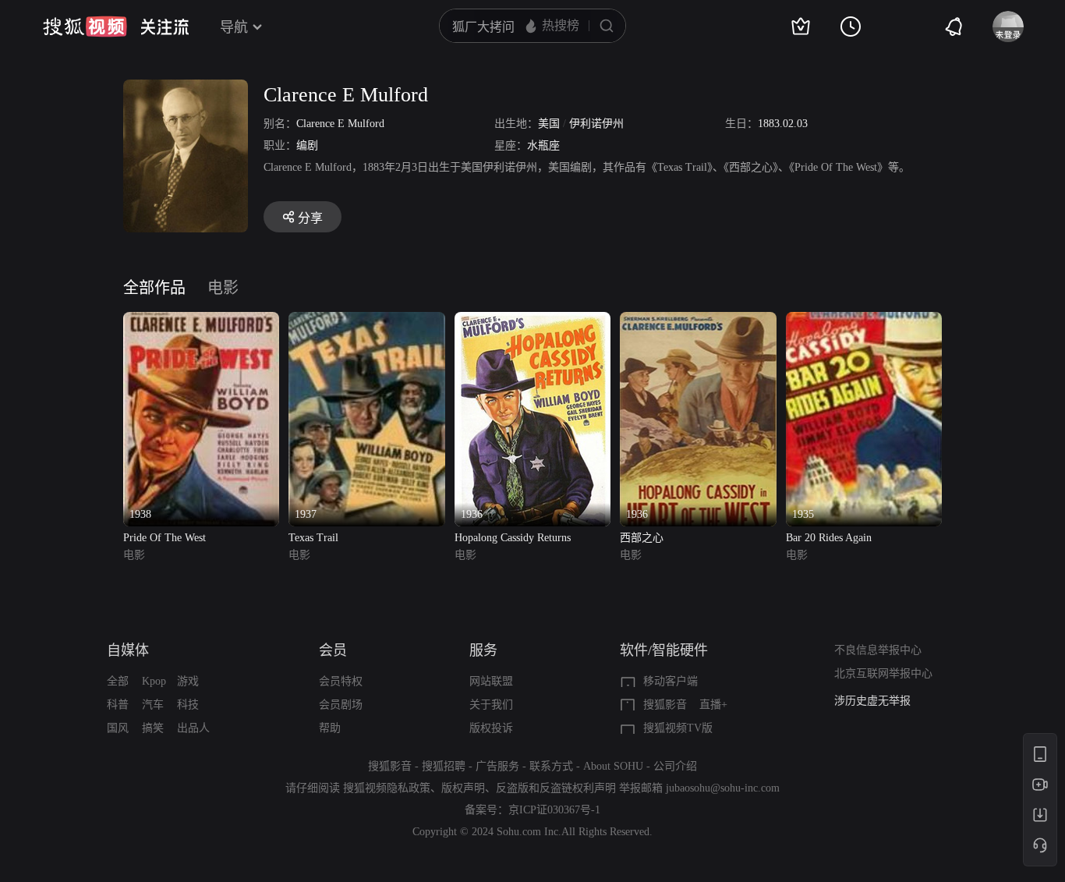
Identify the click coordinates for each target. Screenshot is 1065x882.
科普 (118, 704)
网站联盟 (491, 681)
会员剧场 (341, 704)
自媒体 (128, 650)
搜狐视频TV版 (678, 728)
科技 (188, 704)
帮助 (330, 728)
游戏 (188, 681)
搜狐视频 (85, 26)
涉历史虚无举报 (872, 701)
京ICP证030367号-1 (554, 810)
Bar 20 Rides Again (829, 538)
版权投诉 (491, 728)
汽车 (153, 704)
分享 (310, 218)
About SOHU (613, 766)
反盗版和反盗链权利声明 (556, 788)
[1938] (201, 321)
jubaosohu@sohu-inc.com (723, 788)
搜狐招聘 (443, 766)
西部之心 (641, 538)
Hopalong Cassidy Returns (513, 538)
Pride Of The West (164, 538)
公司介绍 (675, 766)
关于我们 (491, 704)
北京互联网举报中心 (883, 673)
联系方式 (551, 766)
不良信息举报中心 (878, 650)
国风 (118, 728)
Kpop (154, 681)
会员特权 (341, 681)
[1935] (864, 321)
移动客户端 (670, 681)
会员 (333, 650)
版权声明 (463, 788)
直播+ (713, 704)
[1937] (366, 321)
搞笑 (153, 728)
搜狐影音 (665, 704)
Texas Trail (313, 538)
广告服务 (497, 766)
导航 (234, 27)
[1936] (532, 321)
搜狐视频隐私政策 (386, 788)
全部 (118, 681)
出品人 (193, 728)
